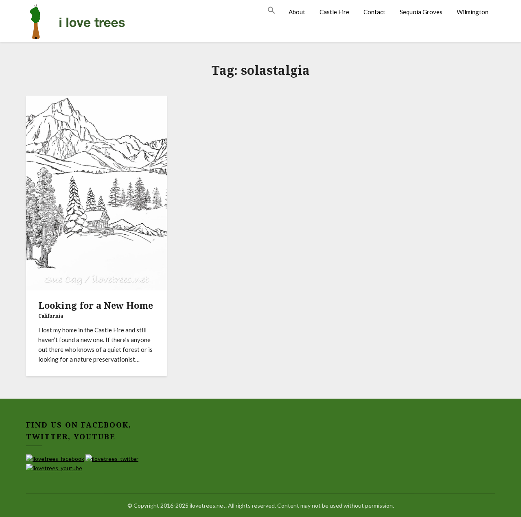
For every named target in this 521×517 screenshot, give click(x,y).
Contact (374, 11)
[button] (274, 10)
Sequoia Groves (421, 11)
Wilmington (472, 11)
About (297, 11)
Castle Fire (334, 11)
